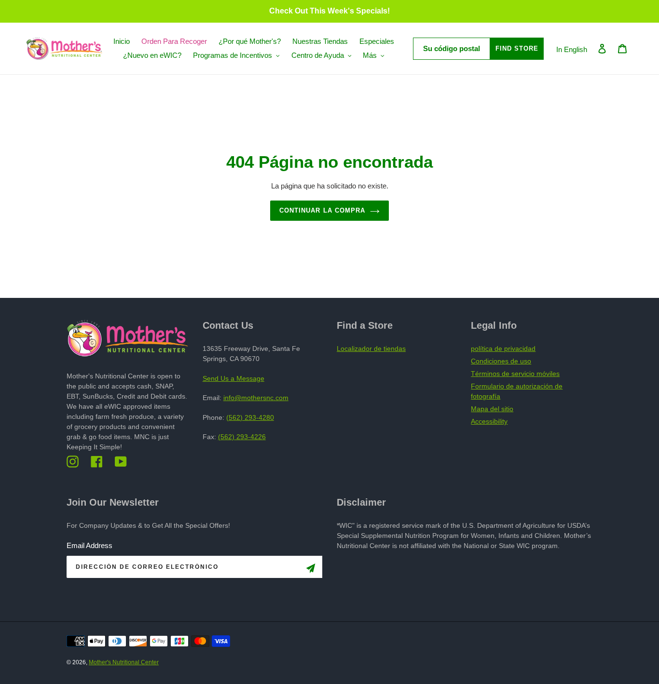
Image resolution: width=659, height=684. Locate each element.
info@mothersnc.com (255, 398)
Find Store (516, 48)
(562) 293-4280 (250, 417)
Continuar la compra (322, 210)
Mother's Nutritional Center (124, 662)
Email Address (89, 545)
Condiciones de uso (501, 361)
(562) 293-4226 (242, 437)
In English (571, 49)
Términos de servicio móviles (515, 373)
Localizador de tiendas (371, 348)
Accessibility (489, 421)
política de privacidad (503, 348)
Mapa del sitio (492, 409)
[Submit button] (310, 570)
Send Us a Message (233, 378)
